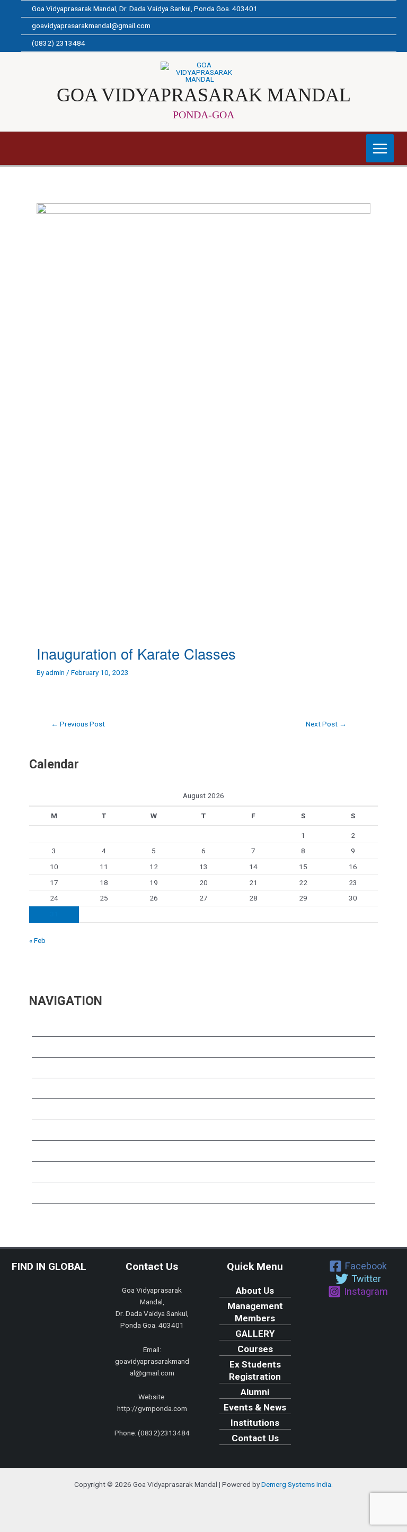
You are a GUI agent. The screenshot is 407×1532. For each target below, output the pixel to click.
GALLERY (51, 1071)
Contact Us (55, 1195)
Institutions (56, 1175)
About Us (51, 1029)
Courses (49, 1091)
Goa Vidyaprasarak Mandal (204, 95)
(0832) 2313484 (58, 43)
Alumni (46, 1133)
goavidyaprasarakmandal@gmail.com (91, 25)
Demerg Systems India (296, 1484)
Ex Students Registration (84, 1112)
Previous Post (78, 724)
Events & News (63, 1154)
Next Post (326, 724)
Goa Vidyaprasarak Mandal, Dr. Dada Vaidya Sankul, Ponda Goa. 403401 (145, 8)
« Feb (37, 940)
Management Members (81, 1049)
